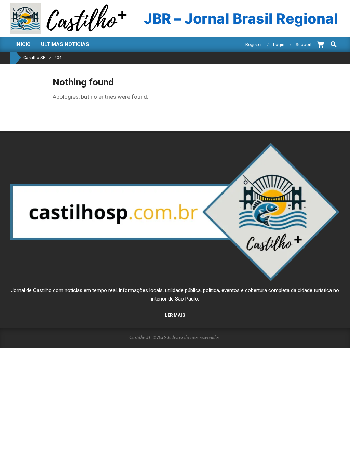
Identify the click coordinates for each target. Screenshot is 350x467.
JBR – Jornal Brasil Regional (241, 18)
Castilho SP (140, 337)
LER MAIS (175, 315)
